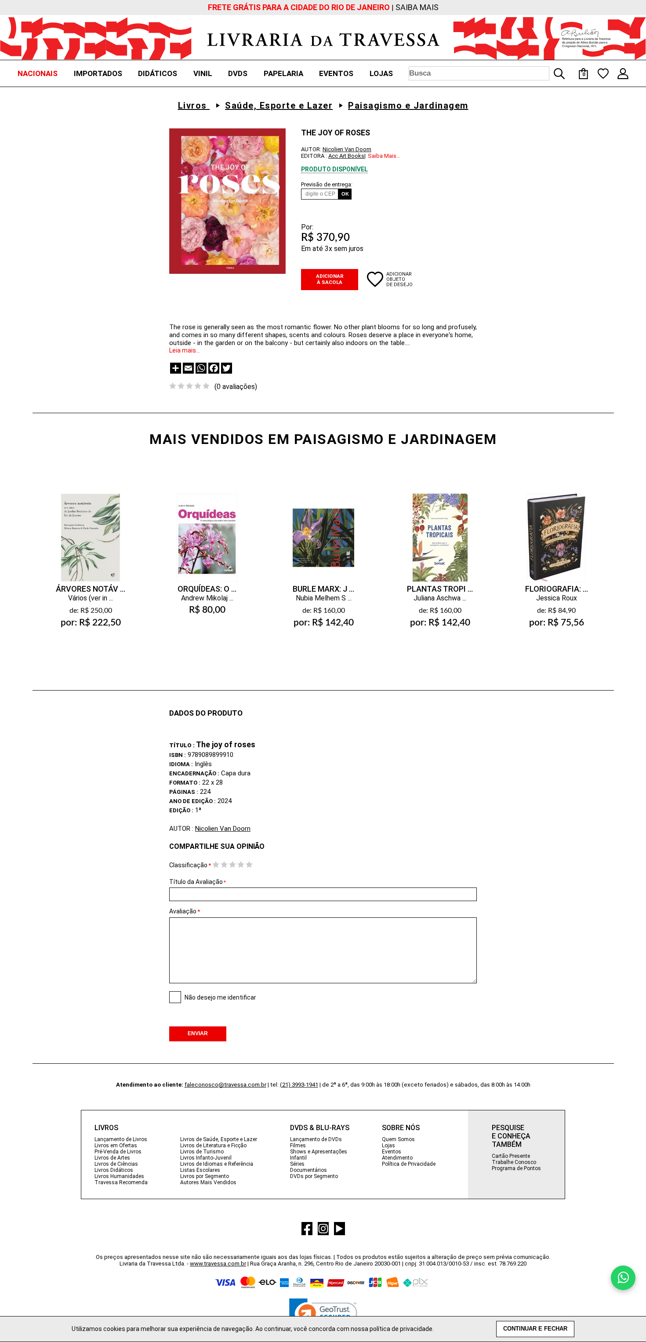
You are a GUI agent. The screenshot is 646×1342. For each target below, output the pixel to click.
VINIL (202, 73)
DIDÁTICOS (157, 73)
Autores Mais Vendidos (208, 1182)
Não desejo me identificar (220, 997)
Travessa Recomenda (121, 1182)
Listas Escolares (200, 1170)
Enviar (198, 1033)
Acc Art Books (346, 156)
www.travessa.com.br (218, 1263)
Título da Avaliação (197, 881)
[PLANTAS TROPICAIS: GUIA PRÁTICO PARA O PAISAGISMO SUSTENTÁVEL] (440, 529)
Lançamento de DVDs (316, 1139)
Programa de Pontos (516, 1168)
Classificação (188, 865)
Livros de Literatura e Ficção (213, 1145)
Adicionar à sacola (330, 279)
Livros (194, 105)
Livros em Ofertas (115, 1145)
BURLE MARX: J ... (323, 588)
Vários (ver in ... (90, 598)
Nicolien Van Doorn (347, 149)
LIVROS (106, 1128)
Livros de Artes (112, 1158)
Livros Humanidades (119, 1176)
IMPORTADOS (98, 73)
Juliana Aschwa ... (440, 598)
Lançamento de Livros (120, 1139)
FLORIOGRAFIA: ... (556, 588)
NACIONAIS (38, 73)
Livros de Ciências (116, 1164)
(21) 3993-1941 (299, 1084)
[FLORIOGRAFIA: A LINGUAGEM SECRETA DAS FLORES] (556, 529)
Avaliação (182, 911)
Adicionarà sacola (90, 643)
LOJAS (381, 73)
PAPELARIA (283, 73)
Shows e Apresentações (318, 1152)
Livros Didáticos (113, 1170)
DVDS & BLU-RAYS (319, 1128)
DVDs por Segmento (314, 1176)
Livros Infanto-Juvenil (206, 1158)
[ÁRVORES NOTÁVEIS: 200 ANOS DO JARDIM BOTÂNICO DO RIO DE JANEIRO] (90, 529)
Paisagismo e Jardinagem (408, 105)
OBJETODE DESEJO (399, 281)
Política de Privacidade (409, 1164)
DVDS (237, 73)
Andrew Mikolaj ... (207, 598)
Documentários (308, 1170)
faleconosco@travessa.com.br (225, 1084)
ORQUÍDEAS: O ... (207, 588)
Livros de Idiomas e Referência (216, 1164)
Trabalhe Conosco (514, 1162)
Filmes (298, 1145)
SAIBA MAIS (417, 7)
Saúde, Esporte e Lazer (279, 105)
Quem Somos (398, 1139)
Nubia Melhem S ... (324, 598)
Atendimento (397, 1158)
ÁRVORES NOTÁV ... (90, 588)
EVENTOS (336, 73)
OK (345, 193)
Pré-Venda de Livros (118, 1152)
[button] (323, 1315)
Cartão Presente (511, 1156)
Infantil (298, 1158)
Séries (297, 1164)
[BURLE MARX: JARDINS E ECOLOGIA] (323, 529)
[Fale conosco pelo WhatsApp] (623, 1278)
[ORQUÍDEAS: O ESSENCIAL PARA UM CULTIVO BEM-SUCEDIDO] (207, 529)
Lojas (388, 1145)
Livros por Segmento (204, 1176)
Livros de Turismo (202, 1152)
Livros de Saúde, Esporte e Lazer (218, 1139)
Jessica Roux (556, 598)
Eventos (391, 1152)
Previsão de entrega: (326, 184)
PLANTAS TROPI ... (440, 588)
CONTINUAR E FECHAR (535, 1329)
